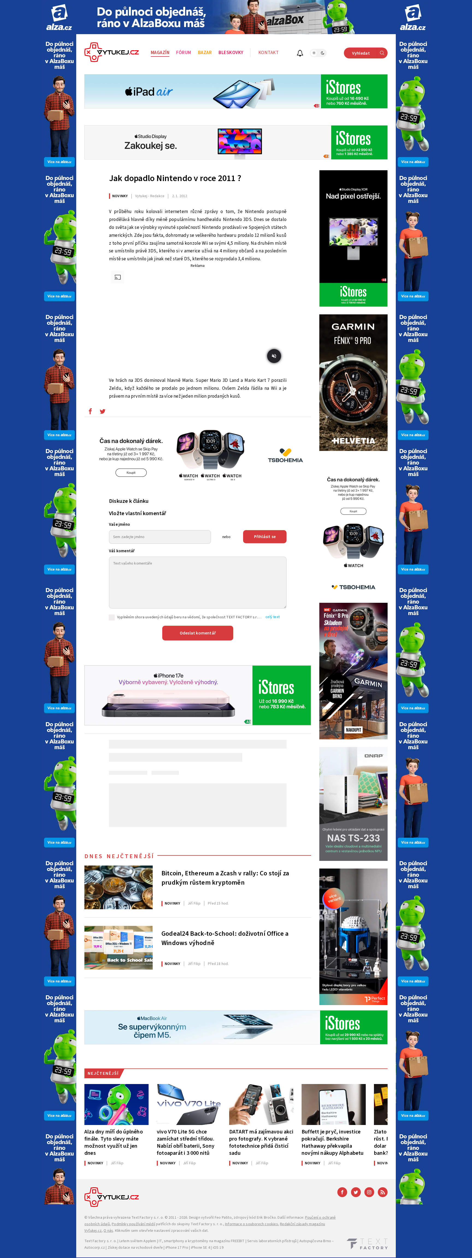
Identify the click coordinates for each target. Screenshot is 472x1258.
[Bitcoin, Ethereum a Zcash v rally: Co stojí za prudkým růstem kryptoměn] (118, 887)
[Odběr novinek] (300, 54)
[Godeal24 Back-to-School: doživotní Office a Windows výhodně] (118, 948)
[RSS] (383, 1192)
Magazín (160, 52)
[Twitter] (356, 1192)
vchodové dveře (149, 1247)
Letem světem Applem (137, 1241)
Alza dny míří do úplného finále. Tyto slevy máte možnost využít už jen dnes (113, 1142)
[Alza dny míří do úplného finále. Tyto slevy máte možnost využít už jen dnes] (116, 1104)
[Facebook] (342, 1192)
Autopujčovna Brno (315, 1241)
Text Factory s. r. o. (147, 1217)
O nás (108, 1230)
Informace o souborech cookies (251, 1224)
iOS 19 (218, 1247)
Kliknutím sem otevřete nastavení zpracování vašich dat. (162, 1230)
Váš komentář (122, 551)
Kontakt (268, 52)
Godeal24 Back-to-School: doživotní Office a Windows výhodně (225, 938)
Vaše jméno (119, 524)
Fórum (183, 52)
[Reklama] (59, 17)
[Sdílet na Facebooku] (90, 412)
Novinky (120, 196)
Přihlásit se (265, 537)
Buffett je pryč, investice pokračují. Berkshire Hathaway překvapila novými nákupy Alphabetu (333, 1142)
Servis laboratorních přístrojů (272, 1241)
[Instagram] (369, 1192)
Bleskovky (231, 52)
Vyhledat (361, 53)
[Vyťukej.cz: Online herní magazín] (111, 53)
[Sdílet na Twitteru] (102, 412)
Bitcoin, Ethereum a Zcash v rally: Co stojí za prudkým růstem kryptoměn (225, 878)
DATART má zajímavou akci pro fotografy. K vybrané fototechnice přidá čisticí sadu (261, 1142)
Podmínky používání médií (133, 1224)
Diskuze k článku (129, 501)
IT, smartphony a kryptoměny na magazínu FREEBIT (201, 1241)
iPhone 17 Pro (177, 1247)
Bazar (205, 52)
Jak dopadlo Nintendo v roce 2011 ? (175, 178)
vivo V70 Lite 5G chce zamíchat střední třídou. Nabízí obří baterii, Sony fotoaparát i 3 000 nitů (185, 1142)
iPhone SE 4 (200, 1247)
